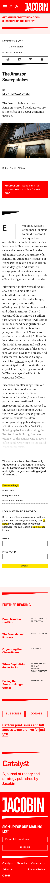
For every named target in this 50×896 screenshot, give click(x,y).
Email (6, 539)
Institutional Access (12, 501)
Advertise (8, 869)
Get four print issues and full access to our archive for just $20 (22, 189)
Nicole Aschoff (39, 634)
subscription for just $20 (18, 21)
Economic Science (12, 52)
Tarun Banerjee (39, 671)
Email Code (8, 490)
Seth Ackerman (39, 619)
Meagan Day (37, 681)
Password (9, 552)
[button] (5, 6)
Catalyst (7, 863)
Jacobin (35, 17)
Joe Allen (36, 649)
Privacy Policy (36, 869)
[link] (16, 6)
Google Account (10, 496)
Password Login (10, 485)
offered (19, 361)
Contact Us (38, 863)
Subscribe (13, 713)
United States (16, 47)
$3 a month (9, 474)
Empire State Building (16, 434)
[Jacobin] (36, 7)
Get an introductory (16, 17)
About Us (22, 863)
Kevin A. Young (38, 664)
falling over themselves (29, 246)
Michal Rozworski (16, 94)
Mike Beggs (37, 621)
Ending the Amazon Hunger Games (12, 684)
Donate (36, 713)
